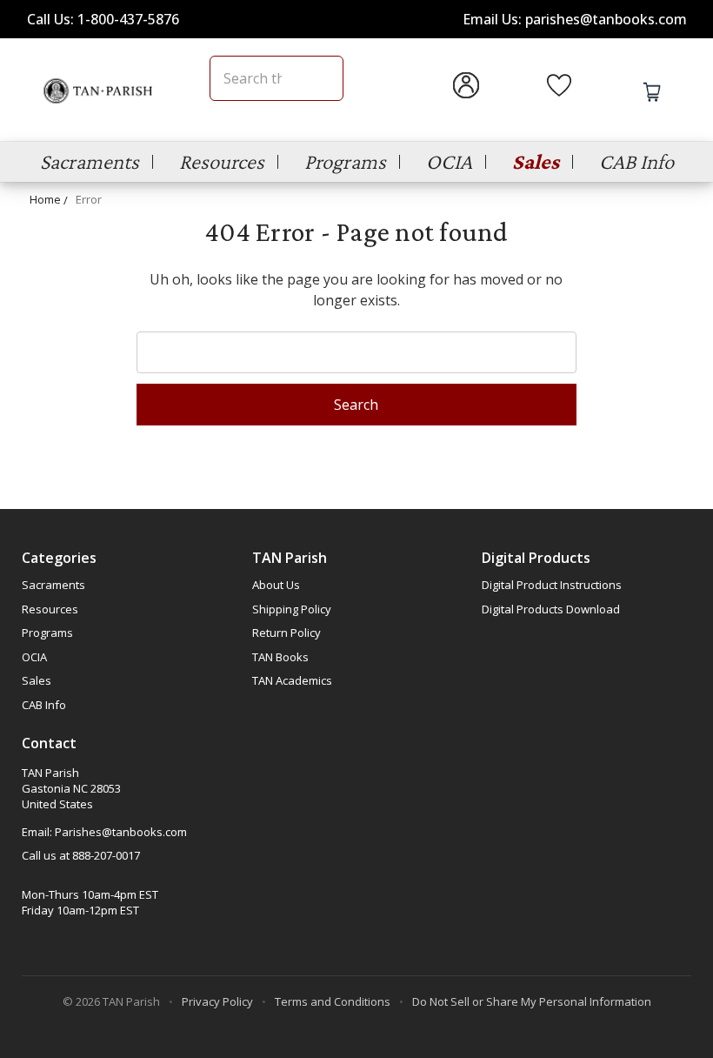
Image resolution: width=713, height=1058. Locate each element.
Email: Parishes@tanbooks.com (104, 832)
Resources (221, 161)
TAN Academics (292, 680)
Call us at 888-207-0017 (81, 855)
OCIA (449, 161)
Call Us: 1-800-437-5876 (103, 19)
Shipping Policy (291, 609)
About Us (276, 585)
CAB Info (636, 161)
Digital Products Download (551, 609)
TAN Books (280, 657)
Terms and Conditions (332, 1001)
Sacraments (89, 161)
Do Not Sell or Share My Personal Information (531, 1001)
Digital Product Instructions (552, 585)
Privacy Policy (217, 1001)
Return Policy (286, 632)
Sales (535, 161)
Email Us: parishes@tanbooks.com (575, 19)
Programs (345, 161)
